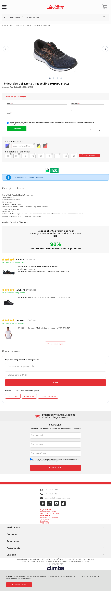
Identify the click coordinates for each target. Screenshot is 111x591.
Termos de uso (49, 459)
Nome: (10, 103)
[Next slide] (105, 49)
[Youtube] (56, 505)
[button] (50, 78)
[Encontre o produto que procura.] (104, 17)
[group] (55, 416)
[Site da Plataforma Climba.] (55, 567)
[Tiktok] (63, 505)
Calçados (20, 25)
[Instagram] (49, 505)
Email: (9, 113)
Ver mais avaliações (55, 344)
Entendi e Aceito (19, 585)
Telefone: (75, 103)
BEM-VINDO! (55, 425)
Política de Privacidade (21, 578)
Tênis (29, 25)
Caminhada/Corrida (42, 25)
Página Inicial (8, 25)
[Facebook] (42, 505)
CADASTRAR (55, 467)
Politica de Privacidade (65, 459)
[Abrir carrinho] (105, 7)
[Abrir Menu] (4, 7)
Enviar (55, 382)
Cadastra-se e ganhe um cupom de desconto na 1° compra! (55, 429)
